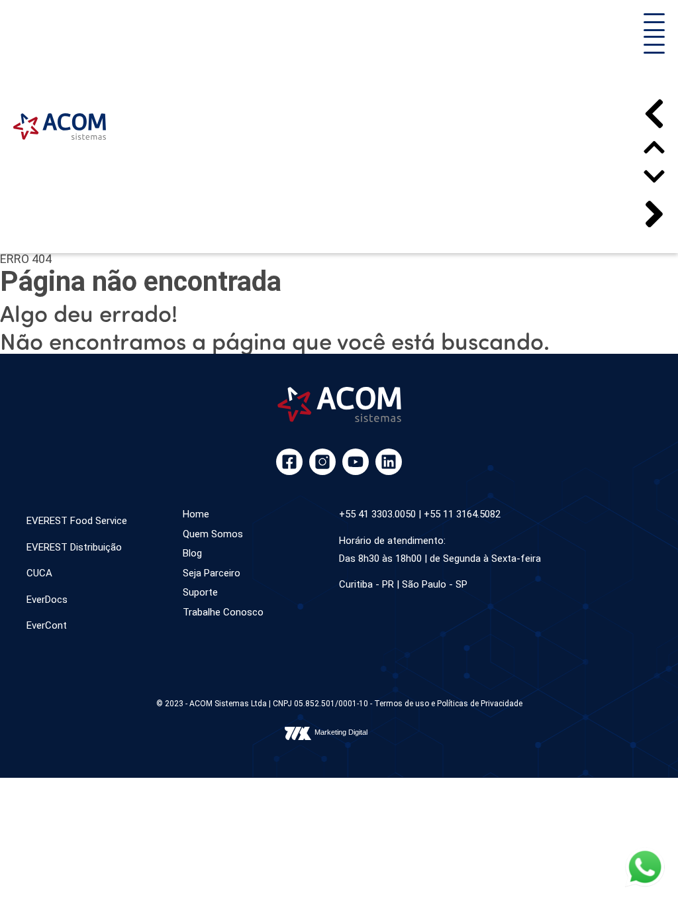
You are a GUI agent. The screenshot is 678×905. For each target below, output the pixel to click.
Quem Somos (213, 534)
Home (196, 514)
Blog (192, 553)
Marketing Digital (341, 732)
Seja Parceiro (211, 573)
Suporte (200, 592)
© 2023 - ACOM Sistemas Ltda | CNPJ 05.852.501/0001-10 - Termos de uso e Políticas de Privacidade (339, 703)
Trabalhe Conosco (223, 612)
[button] (654, 24)
